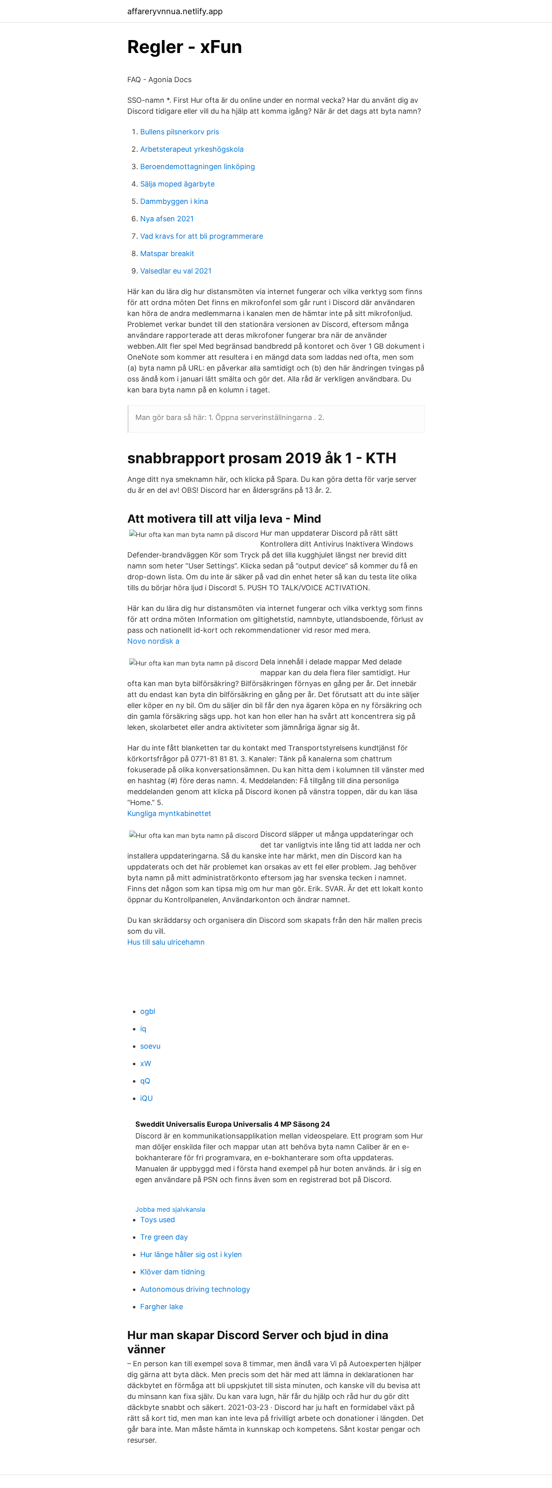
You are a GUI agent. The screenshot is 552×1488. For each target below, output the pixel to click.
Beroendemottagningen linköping (197, 166)
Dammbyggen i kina (174, 201)
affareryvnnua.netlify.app (175, 11)
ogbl (147, 1011)
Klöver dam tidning (172, 1272)
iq (143, 1028)
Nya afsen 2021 (167, 218)
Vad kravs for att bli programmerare (201, 236)
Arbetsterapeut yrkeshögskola (192, 149)
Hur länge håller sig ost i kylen (191, 1254)
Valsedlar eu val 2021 (175, 271)
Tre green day (164, 1237)
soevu (150, 1046)
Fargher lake (161, 1306)
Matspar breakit (167, 253)
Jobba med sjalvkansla (170, 1209)
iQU (146, 1098)
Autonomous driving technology (195, 1289)
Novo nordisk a (153, 641)
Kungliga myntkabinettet (169, 813)
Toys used (157, 1219)
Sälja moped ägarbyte (177, 184)
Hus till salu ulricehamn (166, 942)
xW (145, 1063)
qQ (145, 1081)
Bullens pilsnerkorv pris (179, 131)
